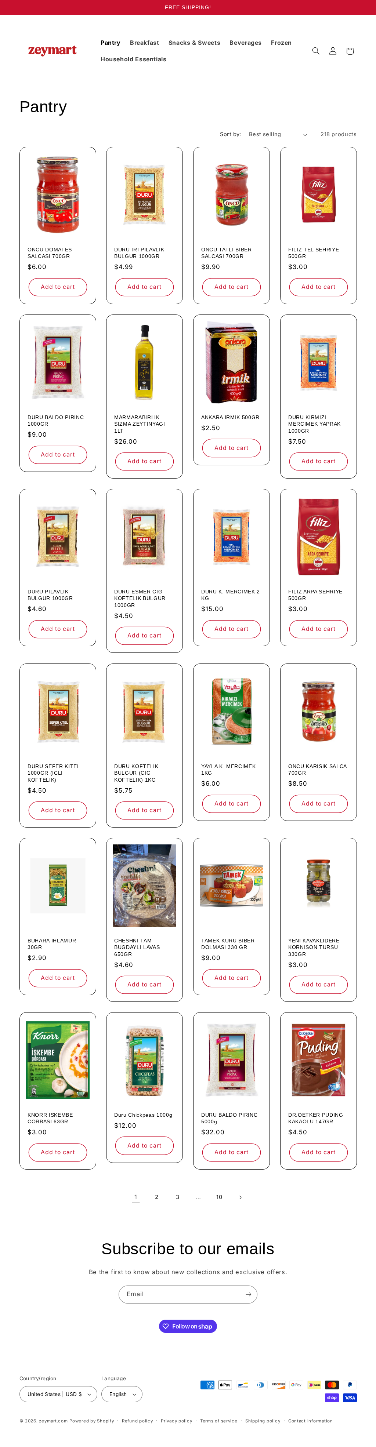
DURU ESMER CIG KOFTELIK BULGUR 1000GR (140, 598)
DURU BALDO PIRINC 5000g (229, 1118)
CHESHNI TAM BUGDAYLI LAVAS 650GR (137, 947)
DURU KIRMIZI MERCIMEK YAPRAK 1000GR (314, 424)
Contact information (310, 1421)
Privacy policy (176, 1421)
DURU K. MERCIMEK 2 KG (230, 595)
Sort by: (230, 134)
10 (219, 1197)
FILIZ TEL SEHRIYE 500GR (313, 253)
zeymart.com (53, 1421)
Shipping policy (262, 1421)
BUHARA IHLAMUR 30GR (52, 944)
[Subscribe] (248, 1295)
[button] (315, 51)
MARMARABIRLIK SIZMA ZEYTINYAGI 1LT (139, 424)
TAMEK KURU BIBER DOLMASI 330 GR (228, 944)
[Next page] (240, 1197)
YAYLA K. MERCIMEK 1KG (228, 769)
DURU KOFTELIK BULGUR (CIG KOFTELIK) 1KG (136, 773)
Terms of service (219, 1421)
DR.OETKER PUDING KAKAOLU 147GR (315, 1118)
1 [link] (135, 1197)
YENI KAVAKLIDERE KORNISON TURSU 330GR (314, 947)
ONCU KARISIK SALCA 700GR (317, 769)
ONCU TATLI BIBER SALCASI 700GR (226, 253)
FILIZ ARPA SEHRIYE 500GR (315, 595)
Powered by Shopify (91, 1421)
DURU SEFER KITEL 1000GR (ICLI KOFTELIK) (54, 773)
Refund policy (137, 1421)
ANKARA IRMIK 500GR (230, 417)
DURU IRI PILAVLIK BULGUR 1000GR (139, 253)
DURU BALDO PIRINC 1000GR (56, 420)
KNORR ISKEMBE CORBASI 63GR (50, 1118)
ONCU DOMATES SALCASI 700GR (50, 253)
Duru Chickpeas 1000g (143, 1115)
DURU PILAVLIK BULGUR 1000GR (50, 595)
